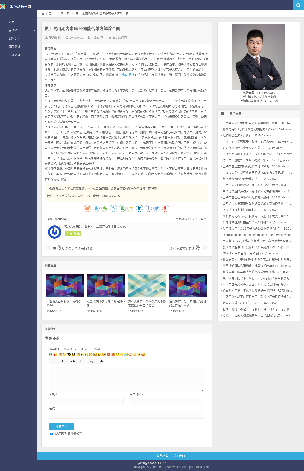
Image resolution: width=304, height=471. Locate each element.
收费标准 (162, 456)
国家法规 (14, 46)
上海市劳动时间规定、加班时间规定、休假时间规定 (256, 185)
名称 (53, 395)
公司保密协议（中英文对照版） (243, 147)
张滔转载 (55, 37)
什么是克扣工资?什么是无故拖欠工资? (247, 129)
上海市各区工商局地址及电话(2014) (246, 166)
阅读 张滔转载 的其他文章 (73, 233)
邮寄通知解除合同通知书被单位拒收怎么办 (250, 265)
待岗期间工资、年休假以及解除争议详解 (249, 290)
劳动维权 (14, 30)
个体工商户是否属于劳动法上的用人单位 (249, 141)
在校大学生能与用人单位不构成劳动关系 (249, 272)
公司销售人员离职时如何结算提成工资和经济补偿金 (256, 203)
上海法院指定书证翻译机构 (240, 210)
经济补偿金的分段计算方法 (240, 179)
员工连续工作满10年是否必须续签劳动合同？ (252, 228)
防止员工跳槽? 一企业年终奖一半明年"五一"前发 (254, 160)
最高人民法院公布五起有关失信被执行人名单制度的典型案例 (262, 278)
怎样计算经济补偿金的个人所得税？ (246, 222)
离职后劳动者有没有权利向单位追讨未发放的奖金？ (256, 216)
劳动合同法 (127, 74)
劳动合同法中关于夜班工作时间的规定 (247, 154)
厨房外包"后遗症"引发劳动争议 (73, 247)
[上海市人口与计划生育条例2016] (65, 296)
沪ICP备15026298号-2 (152, 463)
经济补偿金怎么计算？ (237, 135)
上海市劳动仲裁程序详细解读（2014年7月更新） (254, 172)
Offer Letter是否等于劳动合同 (242, 253)
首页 (12, 22)
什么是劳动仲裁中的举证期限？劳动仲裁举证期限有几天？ (260, 259)
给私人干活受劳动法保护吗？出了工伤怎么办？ (253, 315)
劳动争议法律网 (18, 9)
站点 (52, 408)
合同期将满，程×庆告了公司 (241, 303)
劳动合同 (63, 13)
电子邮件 (137, 395)
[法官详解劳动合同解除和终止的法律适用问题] (188, 296)
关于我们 (179, 456)
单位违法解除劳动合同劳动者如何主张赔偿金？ (253, 191)
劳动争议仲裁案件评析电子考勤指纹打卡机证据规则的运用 (260, 296)
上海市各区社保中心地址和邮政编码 (246, 197)
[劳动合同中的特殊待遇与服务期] (106, 296)
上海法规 (14, 55)
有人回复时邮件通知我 (67, 433)
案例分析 (14, 38)
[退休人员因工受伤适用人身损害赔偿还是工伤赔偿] (147, 296)
